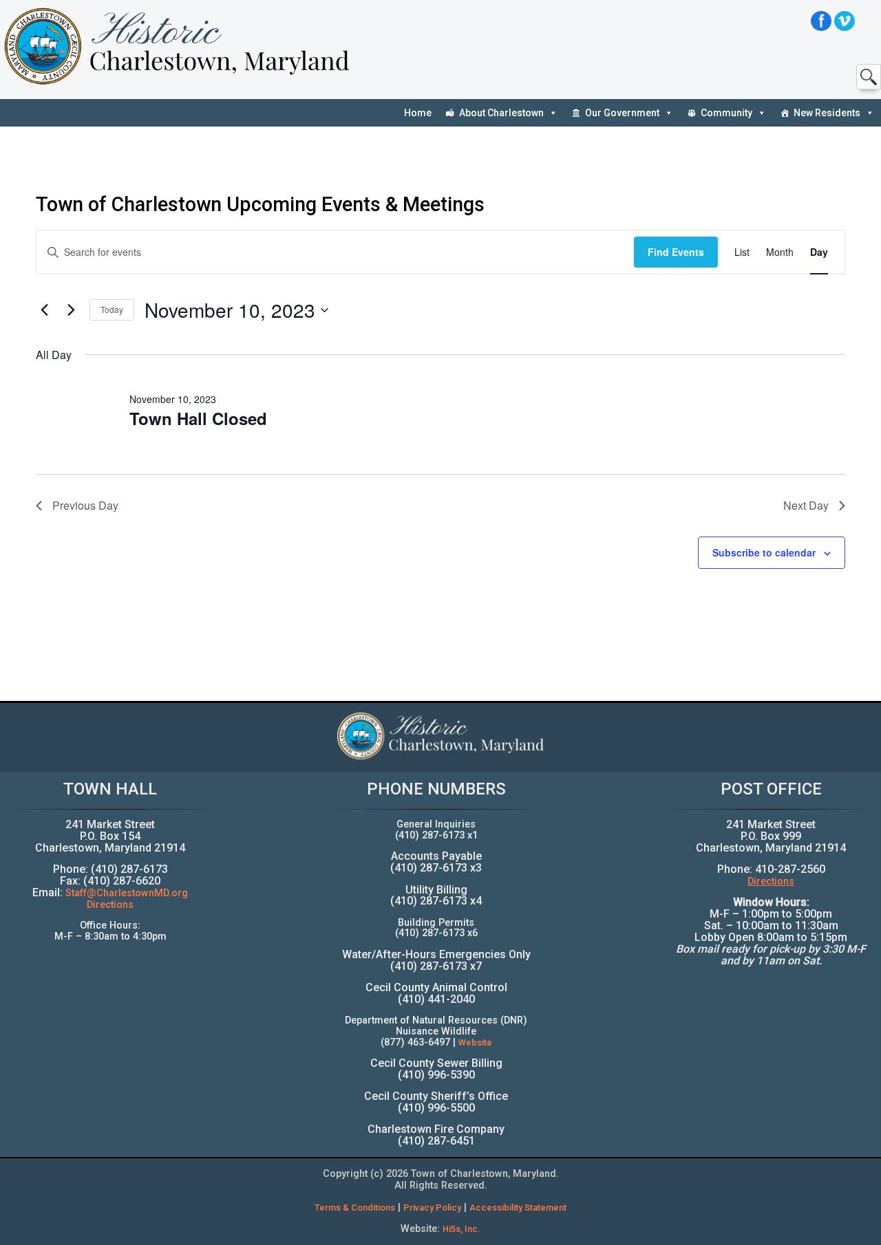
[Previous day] (44, 310)
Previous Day (85, 505)
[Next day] (71, 310)
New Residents (827, 112)
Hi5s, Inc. (461, 1229)
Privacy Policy (432, 1207)
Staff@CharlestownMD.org (126, 893)
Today (111, 309)
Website (475, 1042)
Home (418, 112)
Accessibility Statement (517, 1207)
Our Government (622, 112)
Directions (110, 905)
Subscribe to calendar (764, 552)
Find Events (676, 252)
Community (726, 112)
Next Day (806, 505)
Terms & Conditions (355, 1207)
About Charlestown (501, 112)
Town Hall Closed (198, 418)
